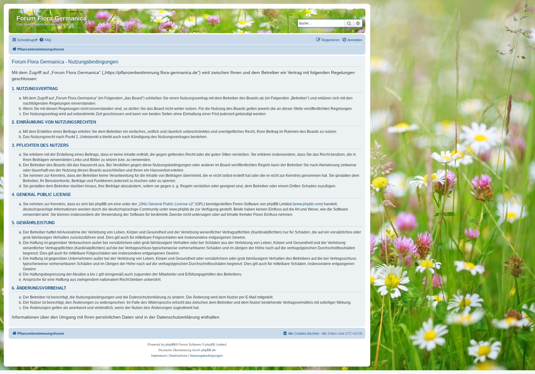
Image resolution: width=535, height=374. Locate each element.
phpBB (171, 344)
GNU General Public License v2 (166, 204)
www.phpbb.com (308, 204)
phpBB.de (208, 350)
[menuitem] (45, 40)
